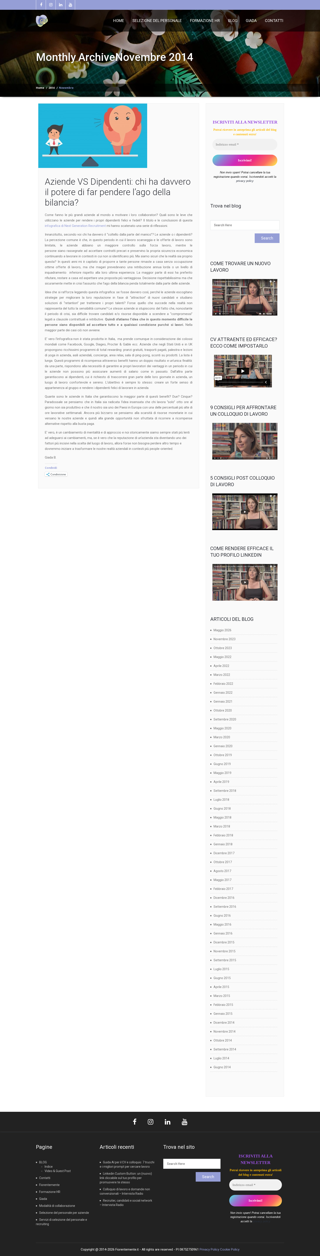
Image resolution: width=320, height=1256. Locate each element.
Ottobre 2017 (223, 862)
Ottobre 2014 (223, 1040)
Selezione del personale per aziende (64, 1212)
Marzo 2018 (222, 826)
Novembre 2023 (225, 639)
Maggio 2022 (222, 657)
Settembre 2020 (225, 719)
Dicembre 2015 (224, 942)
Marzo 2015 (222, 996)
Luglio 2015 (221, 969)
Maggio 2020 (222, 728)
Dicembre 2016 (224, 897)
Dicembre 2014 (224, 1022)
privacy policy (245, 181)
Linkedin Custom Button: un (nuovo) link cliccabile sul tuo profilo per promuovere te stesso (126, 1178)
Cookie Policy (229, 1249)
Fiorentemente (49, 1185)
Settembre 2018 (225, 790)
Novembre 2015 (225, 951)
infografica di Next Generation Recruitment (75, 226)
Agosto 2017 (222, 871)
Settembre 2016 (225, 906)
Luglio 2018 (221, 799)
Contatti (44, 1178)
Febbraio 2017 (223, 889)
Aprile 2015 (221, 987)
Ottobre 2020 (223, 710)
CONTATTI (274, 20)
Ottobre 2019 (223, 755)
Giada (43, 1199)
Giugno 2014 (222, 1067)
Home (40, 87)
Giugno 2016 (222, 915)
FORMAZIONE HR (205, 20)
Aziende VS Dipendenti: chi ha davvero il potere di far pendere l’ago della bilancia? (118, 192)
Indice (49, 1166)
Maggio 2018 (222, 817)
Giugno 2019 (222, 764)
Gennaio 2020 (223, 746)
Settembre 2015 (225, 960)
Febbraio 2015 (223, 1004)
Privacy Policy (209, 1249)
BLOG (232, 20)
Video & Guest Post (58, 1171)
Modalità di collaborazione (57, 1205)
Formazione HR (49, 1192)
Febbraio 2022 (223, 683)
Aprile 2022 (221, 666)
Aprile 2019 (221, 782)
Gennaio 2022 (223, 692)
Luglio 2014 (221, 1058)
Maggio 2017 (222, 880)
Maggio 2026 (222, 630)
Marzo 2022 (222, 675)
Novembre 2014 (225, 1031)
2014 (52, 87)
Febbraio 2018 (223, 835)
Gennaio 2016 (223, 933)
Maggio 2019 (222, 773)
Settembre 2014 (225, 1049)
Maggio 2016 (222, 924)
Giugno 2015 (222, 978)
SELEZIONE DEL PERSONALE (157, 20)
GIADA (251, 20)
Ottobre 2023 (223, 648)
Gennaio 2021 (223, 701)
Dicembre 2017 (224, 853)
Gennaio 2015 (223, 1013)
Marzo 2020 (222, 737)
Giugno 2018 (222, 808)
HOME (118, 20)
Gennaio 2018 (223, 844)
